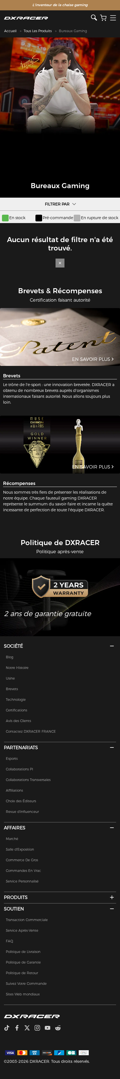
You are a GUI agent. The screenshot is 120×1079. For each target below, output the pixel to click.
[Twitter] (29, 1028)
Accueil (10, 31)
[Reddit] (60, 1028)
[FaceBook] (19, 1028)
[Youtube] (50, 1028)
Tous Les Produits (38, 31)
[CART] (103, 18)
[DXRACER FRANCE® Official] (47, 18)
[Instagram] (39, 1028)
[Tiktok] (9, 1028)
